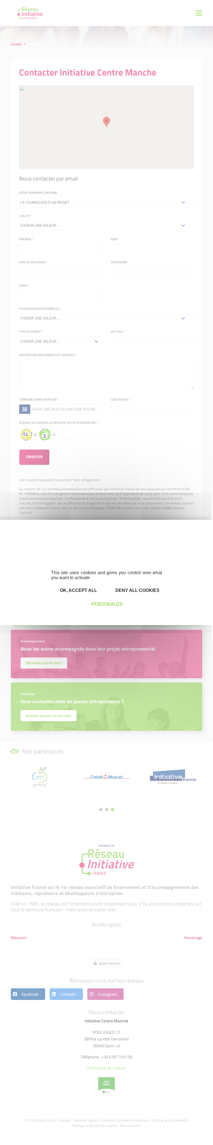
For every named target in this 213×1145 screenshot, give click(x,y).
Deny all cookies (136, 590)
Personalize (107, 604)
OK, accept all (78, 590)
